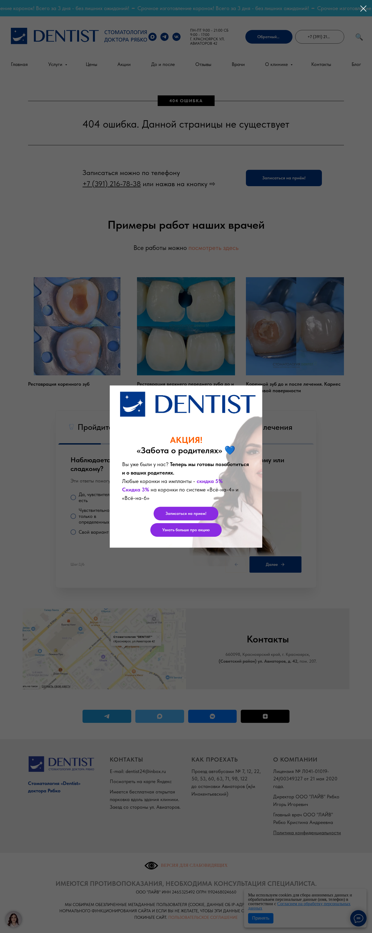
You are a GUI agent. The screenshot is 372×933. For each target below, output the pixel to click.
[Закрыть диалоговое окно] (363, 8)
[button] (186, 513)
